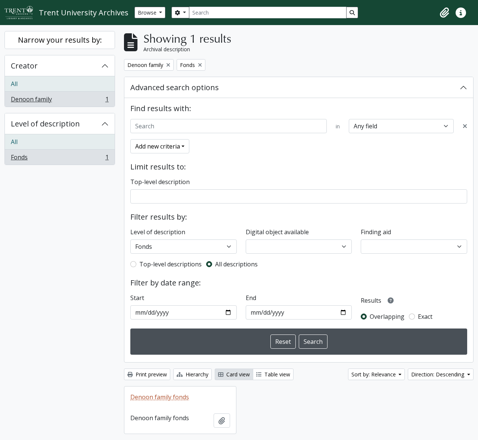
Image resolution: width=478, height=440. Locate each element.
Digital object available (277, 232)
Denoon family (59, 101)
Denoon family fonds (159, 397)
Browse (148, 12)
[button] (444, 12)
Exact (425, 316)
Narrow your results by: (60, 40)
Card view (237, 374)
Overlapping (387, 316)
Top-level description (160, 182)
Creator (24, 66)
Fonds (59, 159)
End (251, 298)
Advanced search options (174, 87)
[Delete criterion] (465, 126)
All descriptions (236, 264)
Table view (276, 374)
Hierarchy (196, 374)
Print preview (150, 374)
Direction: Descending (438, 374)
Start (137, 298)
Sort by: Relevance (374, 374)
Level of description (45, 124)
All (14, 84)
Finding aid (376, 232)
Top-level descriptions (170, 264)
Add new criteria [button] (157, 146)
